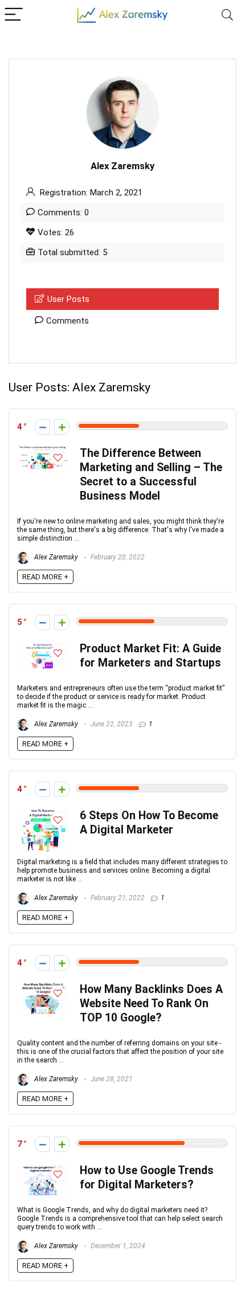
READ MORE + (45, 577)
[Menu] (13, 15)
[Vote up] (62, 427)
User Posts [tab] (68, 299)
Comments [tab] (67, 321)
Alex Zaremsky (55, 557)
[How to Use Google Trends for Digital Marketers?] (42, 1168)
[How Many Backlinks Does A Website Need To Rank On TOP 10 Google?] (42, 987)
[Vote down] (42, 427)
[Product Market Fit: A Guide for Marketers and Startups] (42, 646)
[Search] (227, 15)
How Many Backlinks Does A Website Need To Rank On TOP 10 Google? (151, 1003)
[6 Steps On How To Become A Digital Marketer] (42, 813)
